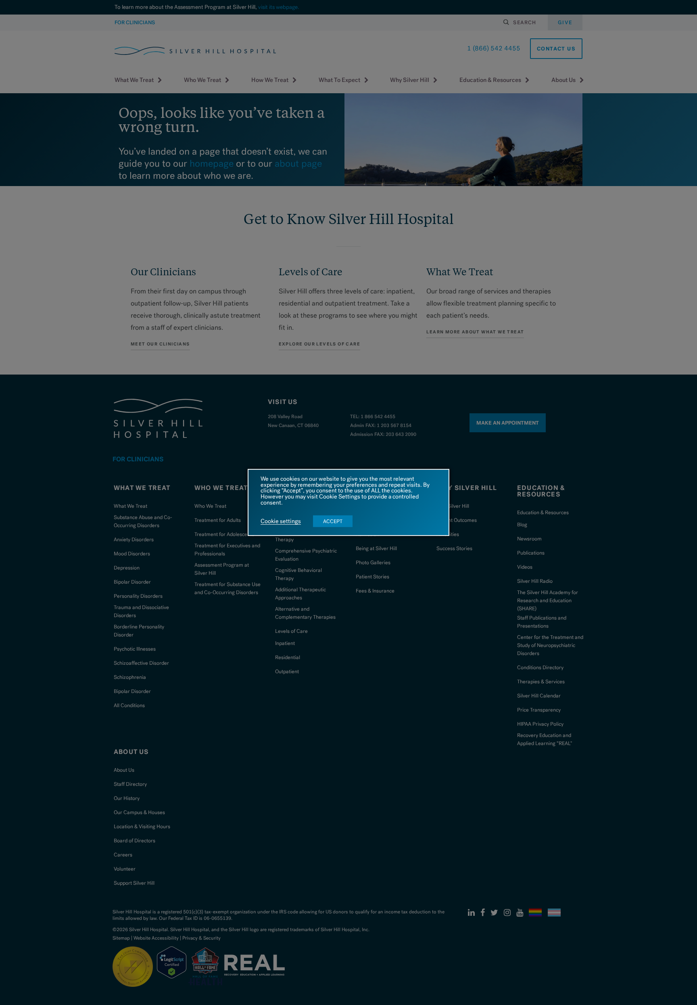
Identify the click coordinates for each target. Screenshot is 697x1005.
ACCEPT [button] (332, 521)
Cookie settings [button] (281, 521)
